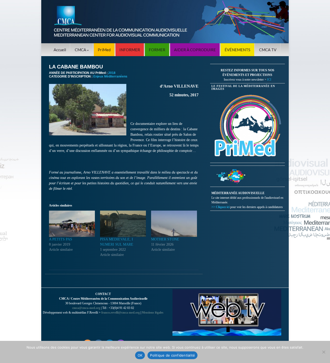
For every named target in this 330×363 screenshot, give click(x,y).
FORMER (157, 49)
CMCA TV (267, 49)
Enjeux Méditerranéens (110, 76)
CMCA (81, 49)
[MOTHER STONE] (174, 224)
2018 (112, 73)
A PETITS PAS (60, 239)
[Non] (323, 352)
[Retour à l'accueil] (165, 21)
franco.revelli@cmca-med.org (120, 312)
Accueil (60, 49)
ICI (269, 79)
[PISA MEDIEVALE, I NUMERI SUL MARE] (123, 224)
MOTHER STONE (165, 239)
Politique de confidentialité (172, 355)
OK (140, 355)
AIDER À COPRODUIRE (195, 49)
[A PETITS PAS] (72, 224)
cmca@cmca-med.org (86, 308)
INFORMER (129, 49)
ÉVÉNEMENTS (237, 49)
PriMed (104, 49)
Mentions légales (152, 312)
